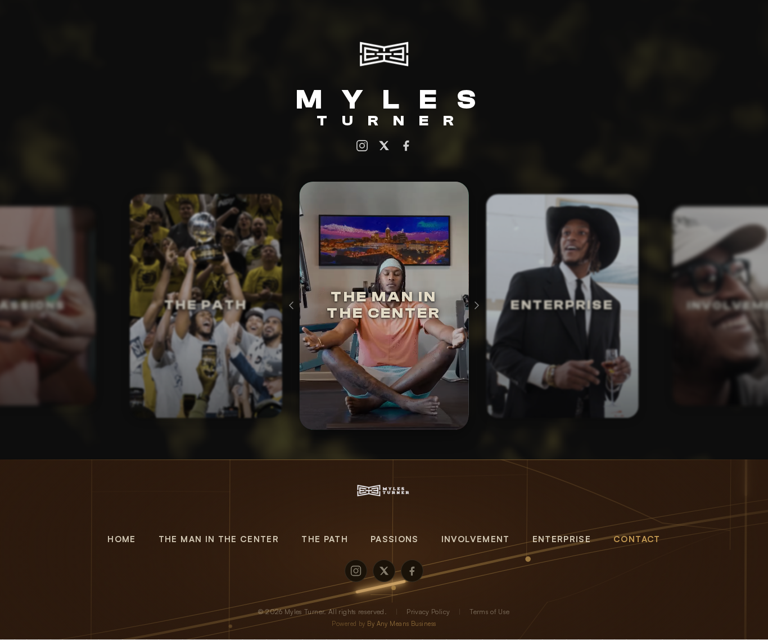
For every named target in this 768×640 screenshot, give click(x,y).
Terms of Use (489, 611)
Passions (395, 539)
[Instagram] (362, 145)
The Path (324, 539)
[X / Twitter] (384, 145)
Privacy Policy (428, 611)
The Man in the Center (219, 539)
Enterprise (561, 539)
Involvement (475, 539)
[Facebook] (406, 145)
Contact (636, 539)
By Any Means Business (401, 624)
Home (121, 539)
